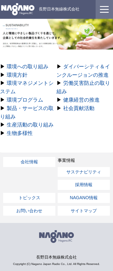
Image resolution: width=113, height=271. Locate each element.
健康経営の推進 (81, 100)
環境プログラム (25, 100)
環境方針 (17, 75)
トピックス (29, 197)
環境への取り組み (27, 66)
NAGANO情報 (84, 197)
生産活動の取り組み (30, 125)
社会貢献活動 (78, 108)
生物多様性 (20, 133)
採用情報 (83, 184)
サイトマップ (84, 210)
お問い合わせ (29, 210)
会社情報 (29, 161)
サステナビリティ (83, 171)
